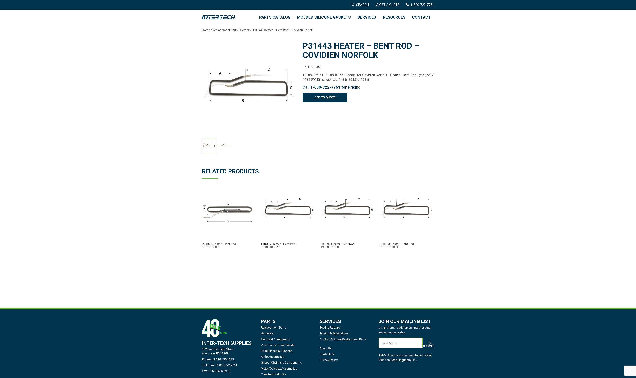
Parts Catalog (274, 17)
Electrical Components (276, 339)
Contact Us (327, 354)
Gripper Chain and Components (281, 362)
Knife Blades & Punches (276, 351)
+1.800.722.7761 (226, 365)
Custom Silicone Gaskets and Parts (343, 339)
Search (362, 5)
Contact (421, 17)
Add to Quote (325, 97)
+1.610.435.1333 (223, 359)
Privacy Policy (329, 360)
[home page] (227, 17)
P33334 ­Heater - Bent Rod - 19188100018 (397, 246)
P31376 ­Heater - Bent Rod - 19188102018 (220, 246)
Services (366, 17)
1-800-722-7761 (422, 5)
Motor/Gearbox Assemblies (279, 368)
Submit (428, 346)
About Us (326, 348)
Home (206, 30)
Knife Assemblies (272, 356)
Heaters (245, 30)
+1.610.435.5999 (219, 371)
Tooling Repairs (330, 327)
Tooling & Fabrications (334, 333)
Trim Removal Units (273, 374)
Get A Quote (389, 5)
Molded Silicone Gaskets (324, 17)
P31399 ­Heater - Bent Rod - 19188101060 (338, 246)
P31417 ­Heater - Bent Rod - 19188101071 (279, 246)
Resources (394, 17)
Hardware (267, 333)
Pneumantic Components (278, 345)
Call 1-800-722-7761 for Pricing (332, 87)
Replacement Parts (225, 30)
